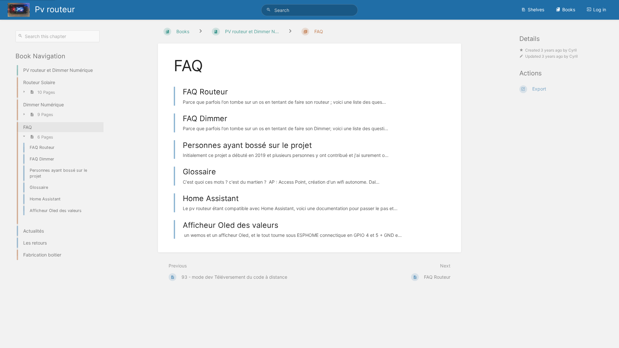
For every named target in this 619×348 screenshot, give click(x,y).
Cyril (572, 50)
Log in (599, 9)
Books (568, 9)
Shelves (536, 9)
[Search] (269, 10)
